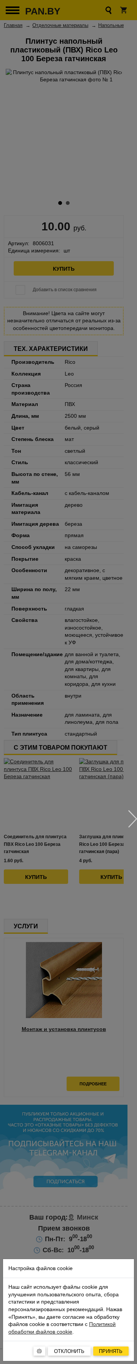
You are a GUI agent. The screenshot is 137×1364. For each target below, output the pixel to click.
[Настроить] (39, 1351)
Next (132, 819)
